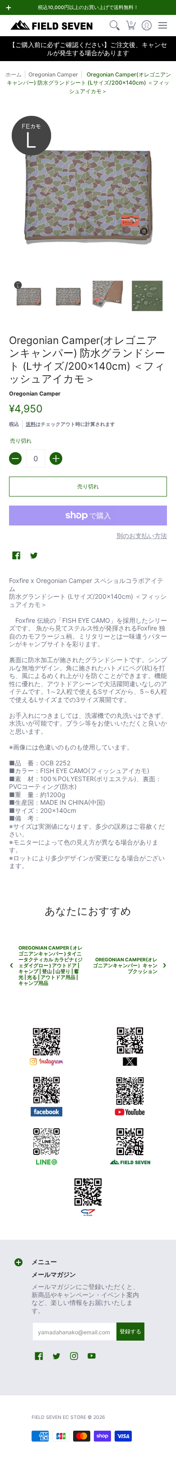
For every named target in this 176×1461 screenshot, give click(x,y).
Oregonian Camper (53, 74)
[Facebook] (46, 1094)
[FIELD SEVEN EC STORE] (52, 25)
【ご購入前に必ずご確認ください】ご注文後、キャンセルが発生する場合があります (88, 49)
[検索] (115, 25)
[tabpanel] (88, 725)
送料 (31, 424)
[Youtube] (130, 1094)
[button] (131, 25)
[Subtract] (15, 458)
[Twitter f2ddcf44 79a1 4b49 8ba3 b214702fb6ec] (130, 1045)
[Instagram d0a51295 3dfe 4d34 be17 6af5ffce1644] (46, 1045)
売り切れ (88, 486)
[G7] (88, 1194)
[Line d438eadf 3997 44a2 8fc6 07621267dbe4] (46, 1144)
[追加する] (56, 458)
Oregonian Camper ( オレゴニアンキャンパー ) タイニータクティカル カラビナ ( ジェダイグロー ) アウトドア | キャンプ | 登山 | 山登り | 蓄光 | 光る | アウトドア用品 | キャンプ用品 (51, 966)
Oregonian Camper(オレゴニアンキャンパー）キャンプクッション (125, 965)
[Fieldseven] (130, 1144)
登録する (130, 1331)
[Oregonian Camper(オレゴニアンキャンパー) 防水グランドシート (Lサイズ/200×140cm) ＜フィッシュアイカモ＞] (29, 296)
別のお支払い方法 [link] (141, 536)
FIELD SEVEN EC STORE (59, 1417)
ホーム (13, 74)
